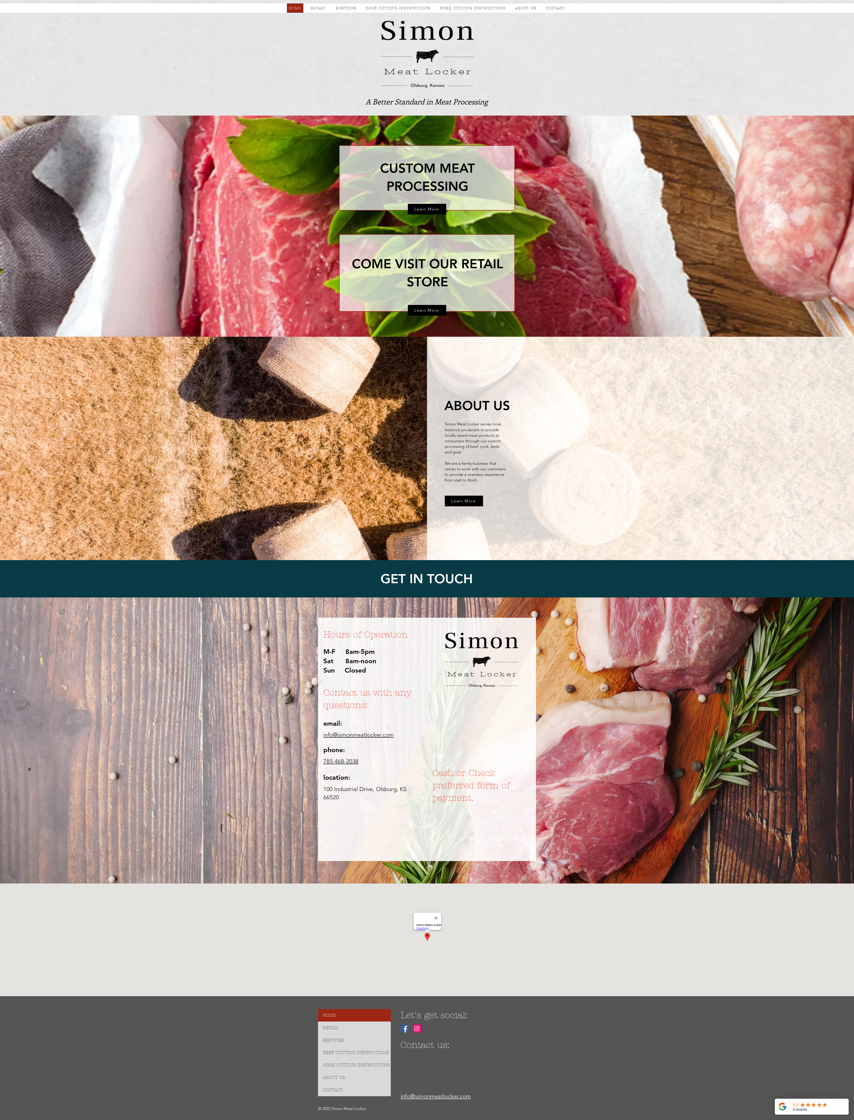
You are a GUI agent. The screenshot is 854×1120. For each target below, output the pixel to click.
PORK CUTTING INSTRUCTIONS (356, 1065)
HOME (329, 1015)
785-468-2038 (341, 761)
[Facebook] (404, 1028)
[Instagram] (417, 1028)
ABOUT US (334, 1077)
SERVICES (333, 1040)
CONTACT (333, 1090)
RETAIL (331, 1027)
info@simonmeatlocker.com (358, 734)
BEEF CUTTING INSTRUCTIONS (356, 1052)
